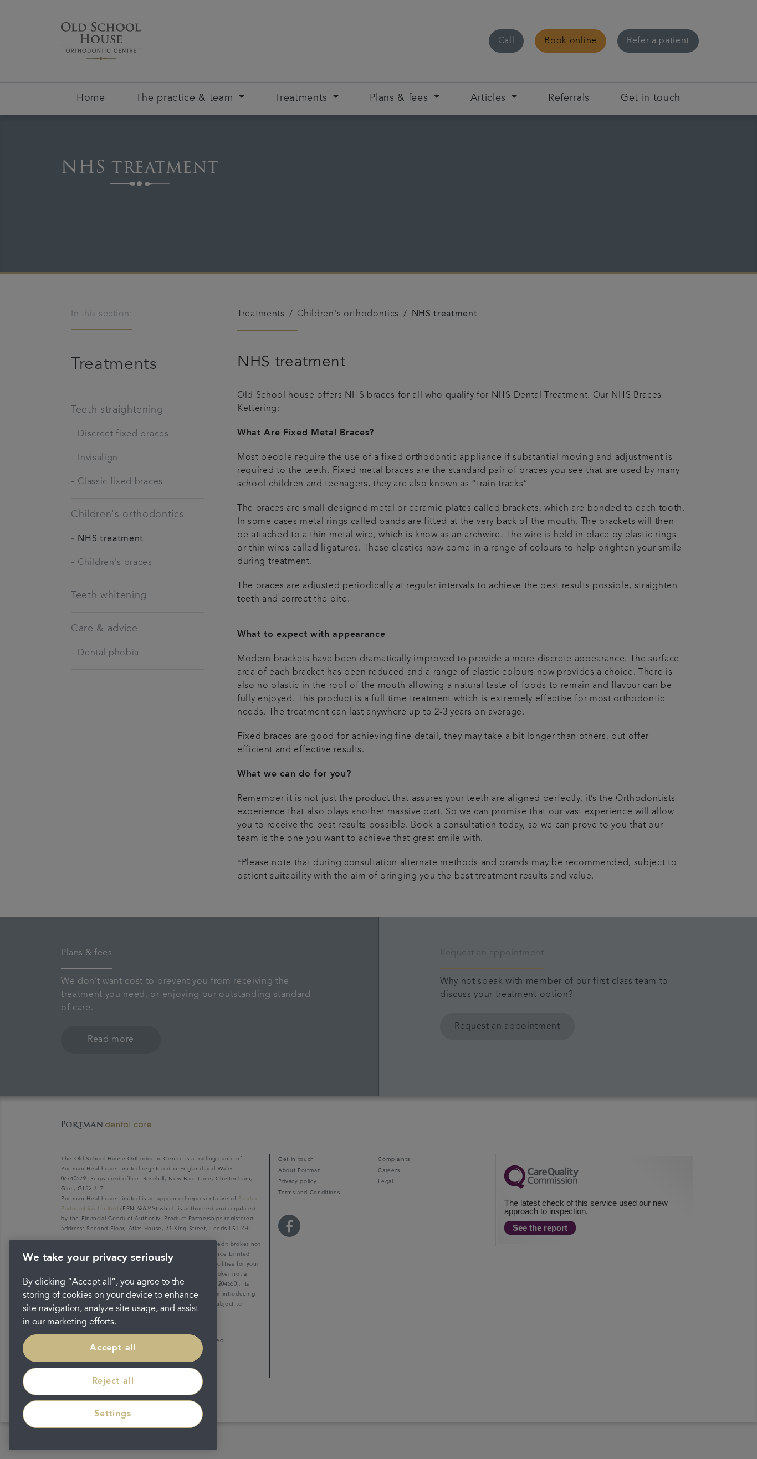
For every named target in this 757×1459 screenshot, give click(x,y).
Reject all (113, 1381)
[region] (113, 1345)
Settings (112, 1414)
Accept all (113, 1348)
